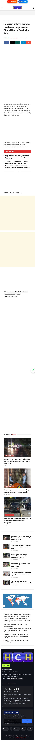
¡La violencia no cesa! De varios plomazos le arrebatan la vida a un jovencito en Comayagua (17, 521)
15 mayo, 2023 (22, 38)
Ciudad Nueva (17, 291)
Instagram (17, 728)
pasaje (18, 294)
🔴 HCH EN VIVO (12, 1)
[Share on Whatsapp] (17, 42)
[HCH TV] (17, 657)
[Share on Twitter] (12, 42)
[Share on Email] (28, 42)
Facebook (5, 728)
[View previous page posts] (16, 172)
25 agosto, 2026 (8, 465)
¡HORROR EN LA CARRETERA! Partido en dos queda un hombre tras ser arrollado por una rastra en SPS (17, 157)
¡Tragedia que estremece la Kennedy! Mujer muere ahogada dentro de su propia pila (21, 546)
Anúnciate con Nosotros (16, 678)
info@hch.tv (9, 669)
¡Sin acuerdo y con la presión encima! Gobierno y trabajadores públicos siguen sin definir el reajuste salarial (16, 636)
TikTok (23, 728)
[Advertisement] (17, 12)
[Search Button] (33, 7)
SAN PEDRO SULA (9, 296)
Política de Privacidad (21, 737)
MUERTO (25, 291)
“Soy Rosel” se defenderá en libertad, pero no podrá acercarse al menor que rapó (21, 573)
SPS (16, 296)
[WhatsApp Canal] (33, 370)
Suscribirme (27, 721)
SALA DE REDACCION (11, 38)
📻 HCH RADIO (23, 1)
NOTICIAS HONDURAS (10, 294)
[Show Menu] (2, 7)
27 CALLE (10, 291)
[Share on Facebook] (6, 42)
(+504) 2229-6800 (13, 672)
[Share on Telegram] (23, 42)
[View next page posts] (19, 172)
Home (5, 21)
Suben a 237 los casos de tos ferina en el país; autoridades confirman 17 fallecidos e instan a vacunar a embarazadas (17, 620)
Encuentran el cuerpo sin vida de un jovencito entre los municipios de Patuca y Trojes (20, 565)
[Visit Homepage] (17, 7)
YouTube (30, 728)
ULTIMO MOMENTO (12, 21)
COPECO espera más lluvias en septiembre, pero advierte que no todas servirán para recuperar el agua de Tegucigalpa (17, 630)
